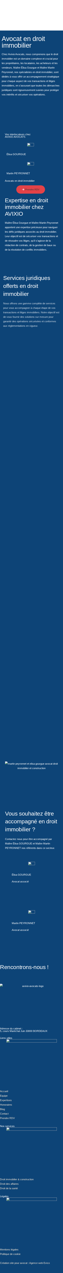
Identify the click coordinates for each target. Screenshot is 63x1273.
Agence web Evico (39, 1263)
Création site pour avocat (13, 1263)
